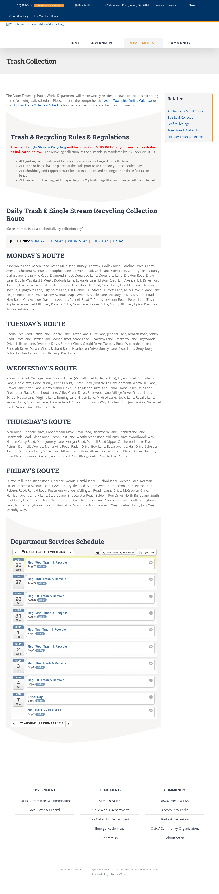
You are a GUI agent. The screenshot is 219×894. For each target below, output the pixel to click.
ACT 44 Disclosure (127, 869)
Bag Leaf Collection (181, 117)
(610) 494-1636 (149, 869)
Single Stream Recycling (47, 147)
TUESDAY (56, 241)
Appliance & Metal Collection (188, 111)
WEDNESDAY (78, 241)
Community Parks (175, 810)
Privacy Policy (100, 874)
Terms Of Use (119, 874)
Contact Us (110, 838)
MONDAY (37, 241)
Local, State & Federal (44, 810)
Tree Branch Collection (184, 130)
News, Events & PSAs (175, 800)
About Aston (175, 838)
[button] (206, 43)
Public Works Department (110, 810)
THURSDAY (100, 241)
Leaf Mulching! (178, 124)
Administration (110, 800)
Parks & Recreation (175, 819)
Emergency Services (109, 828)
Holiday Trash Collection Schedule (37, 105)
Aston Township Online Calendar (128, 100)
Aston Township (73, 869)
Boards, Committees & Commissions (44, 800)
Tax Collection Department (109, 819)
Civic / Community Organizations (175, 828)
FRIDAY (118, 241)
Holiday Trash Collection (185, 136)
